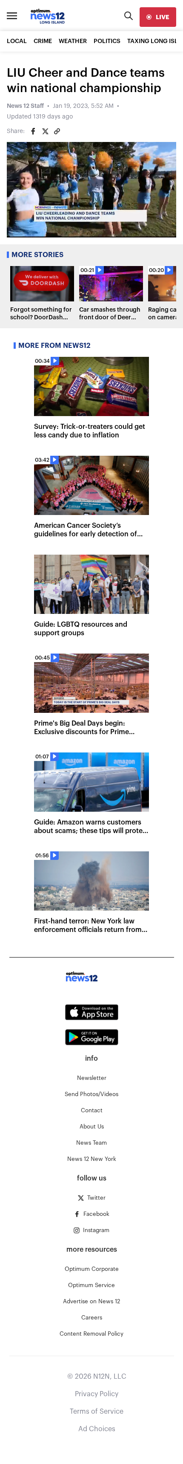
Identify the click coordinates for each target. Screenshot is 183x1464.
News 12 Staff (25, 106)
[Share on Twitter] (45, 131)
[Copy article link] (57, 131)
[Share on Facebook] (33, 131)
